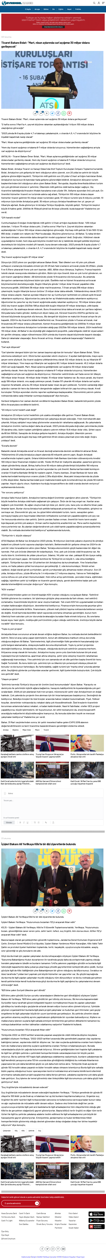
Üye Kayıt (5, 1235)
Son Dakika (23, 1224)
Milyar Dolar (26, 730)
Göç (16, 1131)
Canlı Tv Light (7, 1220)
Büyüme (15, 730)
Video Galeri (74, 1217)
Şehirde (31, 1131)
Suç (39, 1131)
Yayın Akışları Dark (26, 1217)
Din (53, 9)
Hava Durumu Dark (9, 1213)
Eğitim (61, 9)
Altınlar (58, 1213)
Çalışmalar (7, 1131)
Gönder (9, 822)
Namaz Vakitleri (43, 1217)
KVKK (60, 1257)
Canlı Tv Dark (24, 1213)
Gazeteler (73, 1224)
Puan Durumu (42, 1220)
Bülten (46, 9)
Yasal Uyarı (81, 1257)
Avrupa (37, 9)
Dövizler (58, 1217)
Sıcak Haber (74, 1228)
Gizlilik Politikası (43, 1257)
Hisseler (58, 1220)
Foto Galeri (73, 1213)
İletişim (33, 1257)
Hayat (69, 9)
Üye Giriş (5, 1231)
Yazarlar (72, 1220)
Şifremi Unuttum (8, 1238)
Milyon (37, 730)
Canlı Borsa (41, 1213)
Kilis (23, 1131)
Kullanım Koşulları (69, 1257)
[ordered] (35, 822)
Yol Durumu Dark (8, 1217)
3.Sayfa (28, 9)
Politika (78, 9)
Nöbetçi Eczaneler (27, 1220)
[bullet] (38, 822)
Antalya (6, 730)
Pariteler (58, 1228)
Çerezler (53, 1257)
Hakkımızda (25, 1257)
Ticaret (46, 730)
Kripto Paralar (61, 1224)
